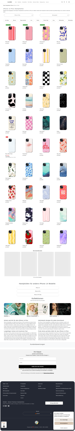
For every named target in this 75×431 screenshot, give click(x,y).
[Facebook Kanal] (7, 406)
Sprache (37, 411)
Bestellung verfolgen (42, 388)
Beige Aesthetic (23, 20)
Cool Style (7, 20)
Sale (16, 2)
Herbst (38, 20)
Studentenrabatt (6, 386)
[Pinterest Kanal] (5, 406)
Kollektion (19, 2)
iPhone (12, 5)
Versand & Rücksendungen (61, 393)
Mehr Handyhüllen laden (37, 250)
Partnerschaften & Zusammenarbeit (9, 393)
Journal (47, 2)
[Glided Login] (66, 2)
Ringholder (23, 395)
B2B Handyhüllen (6, 390)
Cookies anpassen (63, 427)
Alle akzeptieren (64, 423)
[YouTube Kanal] (8, 406)
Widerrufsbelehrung (59, 395)
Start (4, 5)
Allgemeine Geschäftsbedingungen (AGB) (63, 388)
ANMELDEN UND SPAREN (38, 366)
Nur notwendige (64, 419)
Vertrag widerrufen (54, 403)
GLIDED (10, 2)
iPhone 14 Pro (37, 291)
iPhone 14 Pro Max (37, 294)
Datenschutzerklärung (49, 373)
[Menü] (6, 422)
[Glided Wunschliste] (62, 2)
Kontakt (39, 386)
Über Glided (5, 388)
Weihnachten (61, 20)
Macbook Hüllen (36, 2)
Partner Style (45, 20)
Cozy (54, 20)
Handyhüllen (24, 2)
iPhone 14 (38, 287)
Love (31, 20)
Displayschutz (42, 2)
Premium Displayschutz (25, 388)
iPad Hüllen (30, 2)
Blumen (14, 20)
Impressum (58, 386)
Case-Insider (5, 395)
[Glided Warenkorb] (69, 2)
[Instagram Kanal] (3, 406)
